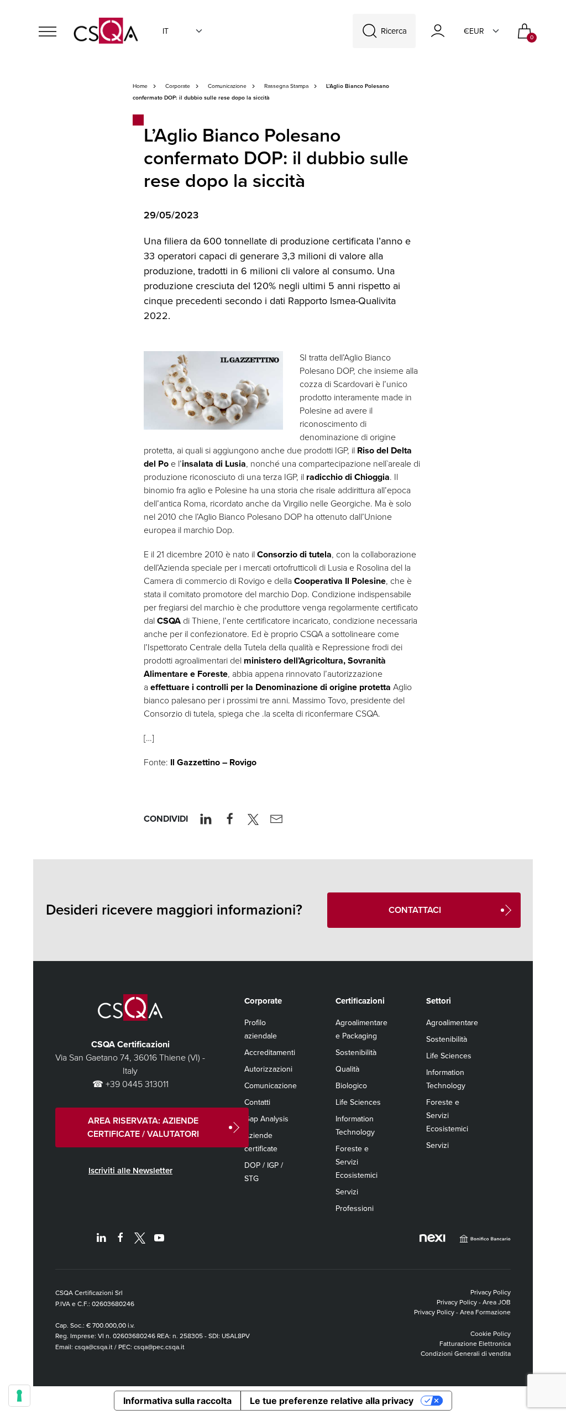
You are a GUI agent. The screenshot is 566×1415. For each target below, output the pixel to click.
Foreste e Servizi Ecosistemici (357, 1162)
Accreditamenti (269, 1052)
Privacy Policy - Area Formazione (462, 1312)
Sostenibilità (356, 1052)
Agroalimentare (452, 1022)
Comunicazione (227, 86)
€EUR (474, 31)
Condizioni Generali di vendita (466, 1354)
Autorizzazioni (268, 1069)
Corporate (177, 86)
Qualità (347, 1069)
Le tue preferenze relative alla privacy (331, 1400)
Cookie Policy (490, 1334)
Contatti (257, 1102)
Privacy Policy (490, 1292)
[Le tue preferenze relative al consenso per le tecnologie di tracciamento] (19, 1395)
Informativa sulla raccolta (177, 1400)
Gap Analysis (266, 1119)
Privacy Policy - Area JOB (474, 1302)
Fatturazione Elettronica (475, 1344)
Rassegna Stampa (286, 86)
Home (140, 86)
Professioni (355, 1208)
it (166, 31)
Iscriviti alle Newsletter (130, 1171)
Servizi (347, 1192)
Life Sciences (358, 1102)
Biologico (351, 1086)
